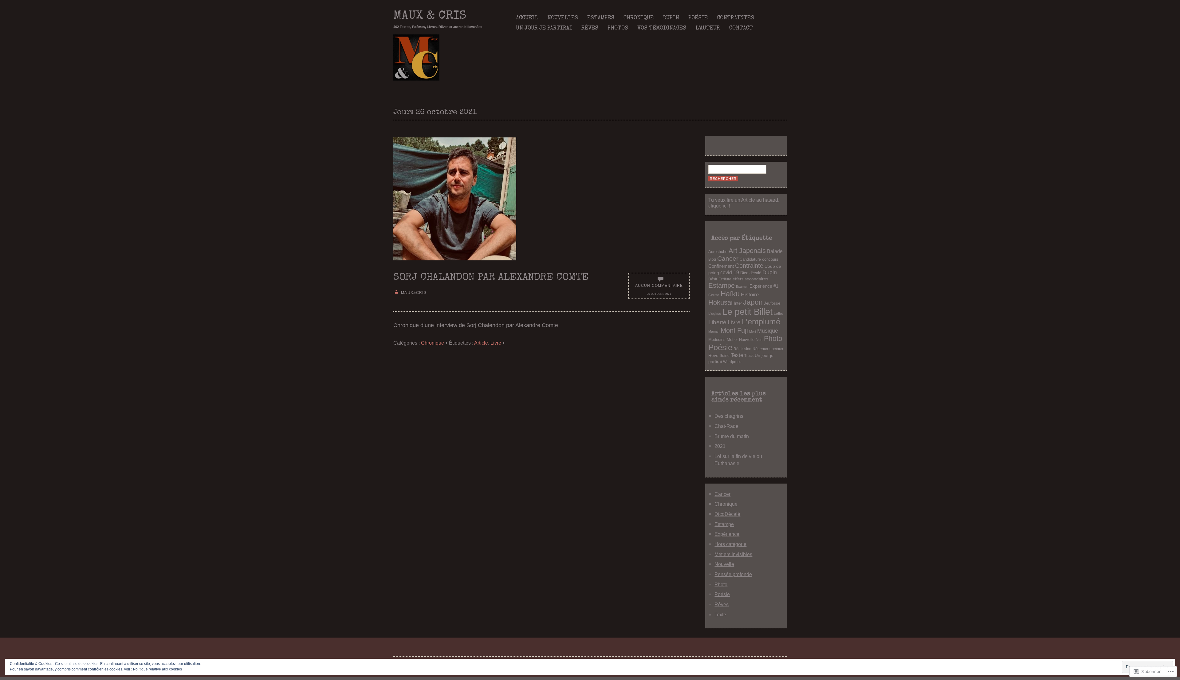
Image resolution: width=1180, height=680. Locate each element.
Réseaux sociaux (768, 349)
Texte (737, 355)
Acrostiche (717, 251)
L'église (714, 313)
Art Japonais (747, 251)
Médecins (717, 339)
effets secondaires (750, 278)
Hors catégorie (730, 544)
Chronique (638, 18)
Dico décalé (750, 273)
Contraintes (735, 18)
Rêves (589, 28)
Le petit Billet (747, 311)
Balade (775, 251)
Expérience (726, 534)
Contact (741, 28)
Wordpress (732, 362)
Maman (713, 331)
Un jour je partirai (544, 28)
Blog (712, 259)
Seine (725, 356)
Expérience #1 (763, 286)
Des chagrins (728, 416)
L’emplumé (761, 321)
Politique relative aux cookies (157, 669)
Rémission (742, 349)
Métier (732, 339)
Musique (767, 331)
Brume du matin (731, 436)
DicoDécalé (727, 514)
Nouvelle (746, 339)
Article (481, 343)
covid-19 (729, 272)
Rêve (713, 355)
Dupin (671, 18)
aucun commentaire (659, 285)
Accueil (527, 18)
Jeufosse (772, 303)
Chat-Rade (726, 426)
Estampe (721, 285)
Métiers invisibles (733, 554)
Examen (742, 286)
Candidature (750, 259)
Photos (618, 28)
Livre (495, 343)
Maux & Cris (429, 16)
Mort (752, 331)
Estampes (600, 18)
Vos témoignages (661, 28)
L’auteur (707, 28)
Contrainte (749, 265)
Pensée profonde (733, 574)
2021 (720, 446)
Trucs (748, 356)
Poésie (698, 18)
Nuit (759, 340)
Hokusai (720, 302)
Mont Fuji (734, 330)
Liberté (717, 322)
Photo (773, 338)
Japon (753, 302)
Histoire (750, 295)
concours (770, 259)
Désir (712, 279)
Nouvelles (562, 18)
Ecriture (724, 279)
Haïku (730, 294)
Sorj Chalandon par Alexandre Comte (490, 278)
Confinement (721, 266)
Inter (738, 303)
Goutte (713, 295)
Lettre (778, 313)
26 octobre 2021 (659, 294)
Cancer (727, 258)
